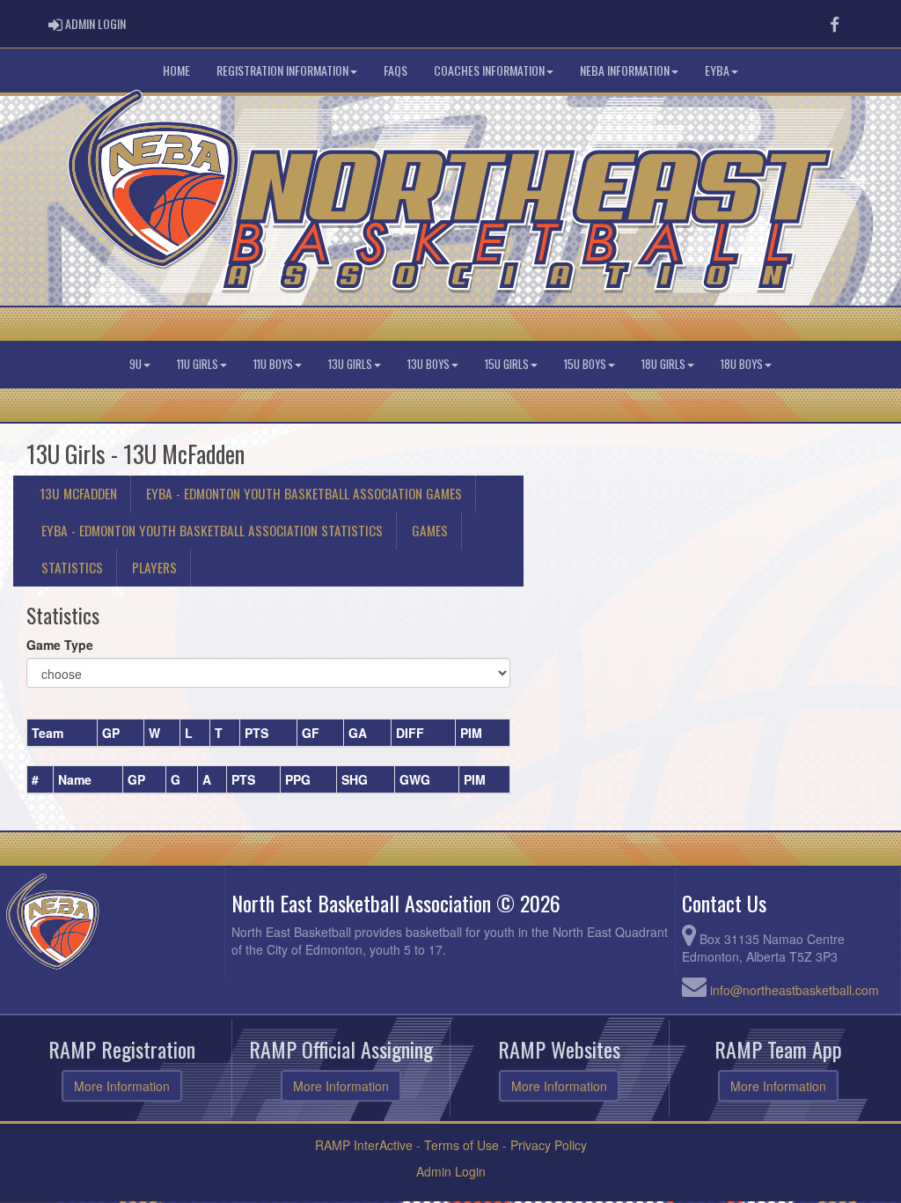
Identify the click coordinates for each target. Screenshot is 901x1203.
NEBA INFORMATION (625, 70)
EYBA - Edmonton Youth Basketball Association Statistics (212, 530)
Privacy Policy (548, 1145)
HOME (176, 70)
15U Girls (507, 364)
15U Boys (585, 364)
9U (135, 364)
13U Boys (428, 364)
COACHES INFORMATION (489, 70)
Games (430, 530)
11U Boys (273, 364)
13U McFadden (78, 493)
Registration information (282, 70)
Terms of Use (461, 1145)
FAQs (395, 70)
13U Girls (350, 364)
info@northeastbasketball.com (794, 990)
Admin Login (451, 1171)
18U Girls (663, 364)
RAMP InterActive (364, 1145)
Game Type (59, 644)
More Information (122, 1086)
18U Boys (742, 364)
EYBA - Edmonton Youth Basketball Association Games (304, 493)
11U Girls (197, 364)
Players (154, 567)
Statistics (72, 567)
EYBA (717, 70)
